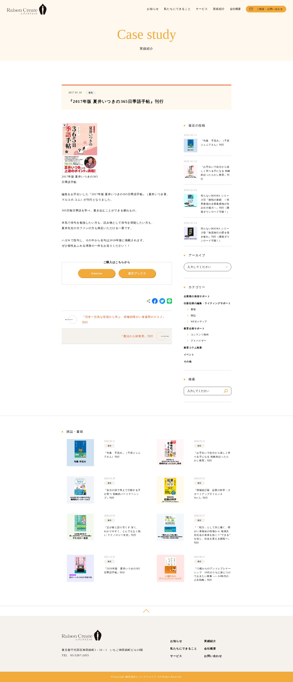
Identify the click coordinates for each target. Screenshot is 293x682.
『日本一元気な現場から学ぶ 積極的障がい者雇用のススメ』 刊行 (124, 319)
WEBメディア (199, 321)
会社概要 (235, 8)
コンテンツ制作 (200, 334)
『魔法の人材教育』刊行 (136, 336)
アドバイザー (198, 340)
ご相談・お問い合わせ (270, 9)
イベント (189, 354)
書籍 (193, 309)
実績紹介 (219, 8)
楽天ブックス (137, 273)
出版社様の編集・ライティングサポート (207, 303)
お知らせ (153, 8)
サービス (202, 8)
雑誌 (193, 315)
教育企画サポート (194, 328)
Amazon (96, 273)
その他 (188, 361)
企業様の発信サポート (197, 296)
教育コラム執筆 (193, 347)
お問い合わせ (213, 656)
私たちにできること (177, 8)
